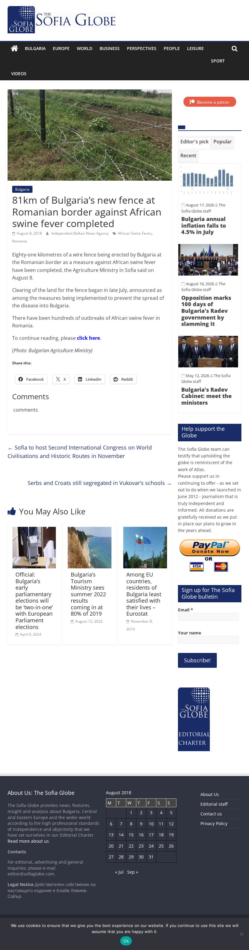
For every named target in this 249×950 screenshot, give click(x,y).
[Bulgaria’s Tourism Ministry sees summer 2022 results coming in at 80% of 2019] (89, 530)
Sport (218, 61)
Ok (126, 940)
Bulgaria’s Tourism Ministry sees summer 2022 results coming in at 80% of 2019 (88, 594)
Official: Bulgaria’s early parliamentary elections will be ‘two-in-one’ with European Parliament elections (34, 601)
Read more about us (28, 841)
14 (121, 835)
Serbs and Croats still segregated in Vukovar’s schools (100, 483)
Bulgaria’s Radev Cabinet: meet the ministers (206, 396)
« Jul (119, 872)
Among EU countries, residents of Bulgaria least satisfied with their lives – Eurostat (143, 594)
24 (151, 846)
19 (171, 835)
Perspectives (141, 48)
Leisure (195, 48)
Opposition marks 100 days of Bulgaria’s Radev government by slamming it (206, 310)
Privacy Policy (213, 823)
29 (131, 857)
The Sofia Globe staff (203, 287)
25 (161, 846)
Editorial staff (213, 804)
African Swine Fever (134, 233)
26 (171, 846)
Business (110, 48)
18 (161, 835)
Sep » (132, 872)
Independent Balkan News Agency (80, 233)
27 (111, 857)
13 (111, 835)
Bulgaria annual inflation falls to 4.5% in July (203, 225)
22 (131, 846)
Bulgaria (35, 48)
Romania (19, 241)
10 (151, 824)
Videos (18, 73)
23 (141, 846)
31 (151, 857)
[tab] (194, 143)
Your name (189, 633)
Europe (61, 48)
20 (111, 846)
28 (121, 857)
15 (131, 835)
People (172, 48)
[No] (241, 934)
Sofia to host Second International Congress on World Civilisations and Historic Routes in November (80, 452)
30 (141, 857)
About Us (209, 794)
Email (185, 610)
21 (121, 846)
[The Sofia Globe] (14, 48)
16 (141, 835)
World (84, 48)
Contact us (211, 814)
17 (151, 835)
